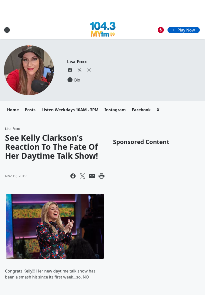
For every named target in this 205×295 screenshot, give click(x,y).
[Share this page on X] (82, 176)
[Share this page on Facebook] (73, 176)
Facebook (141, 109)
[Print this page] (101, 176)
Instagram (115, 109)
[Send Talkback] (161, 30)
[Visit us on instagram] (89, 70)
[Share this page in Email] (92, 176)
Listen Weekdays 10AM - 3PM (70, 109)
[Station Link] (103, 30)
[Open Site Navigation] (7, 30)
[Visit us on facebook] (70, 70)
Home (13, 109)
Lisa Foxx (77, 61)
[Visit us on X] (79, 70)
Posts (30, 109)
